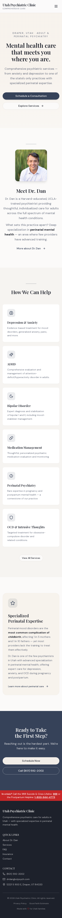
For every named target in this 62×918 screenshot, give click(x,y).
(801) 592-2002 (15, 873)
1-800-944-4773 (45, 797)
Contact (7, 858)
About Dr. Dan (10, 840)
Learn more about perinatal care (26, 686)
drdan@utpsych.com (18, 879)
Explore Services (28, 106)
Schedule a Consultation (31, 96)
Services (7, 844)
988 (55, 793)
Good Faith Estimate (39, 903)
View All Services (31, 557)
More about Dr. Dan (29, 248)
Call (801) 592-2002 (31, 770)
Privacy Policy (20, 903)
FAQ (5, 849)
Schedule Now (31, 761)
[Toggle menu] (56, 6)
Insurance (8, 854)
